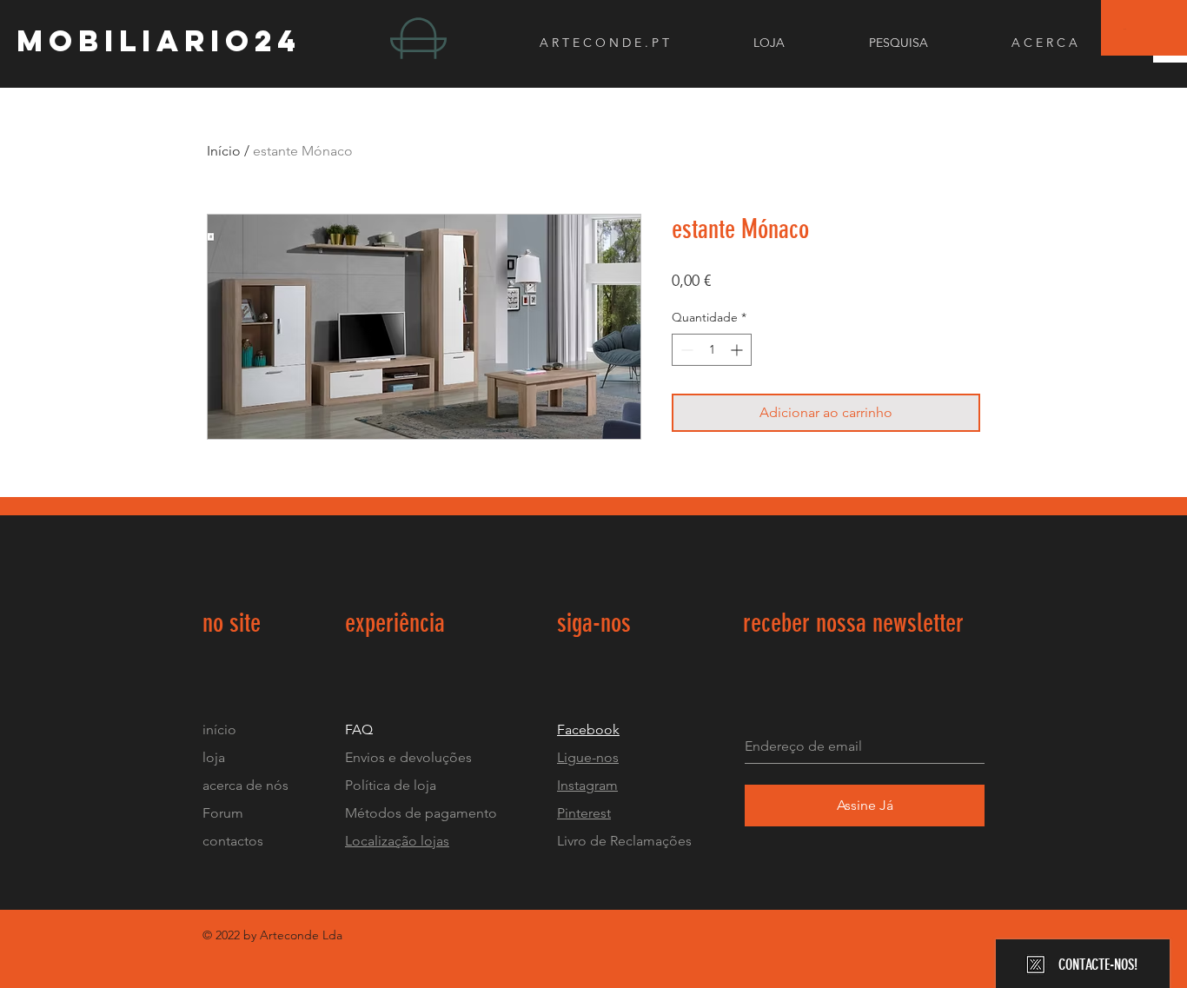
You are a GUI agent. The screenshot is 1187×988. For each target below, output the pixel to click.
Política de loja (392, 785)
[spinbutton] (711, 350)
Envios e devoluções (408, 757)
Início (224, 151)
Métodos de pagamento (421, 813)
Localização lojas (397, 840)
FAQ (359, 729)
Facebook (588, 729)
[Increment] (738, 350)
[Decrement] (685, 350)
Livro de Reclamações (624, 840)
